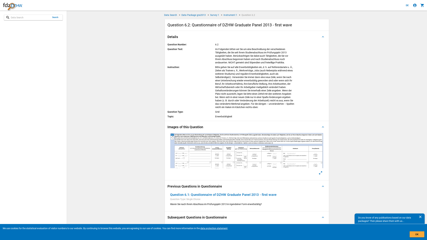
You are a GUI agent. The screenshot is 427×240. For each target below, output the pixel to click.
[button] (246, 37)
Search (55, 17)
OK (416, 234)
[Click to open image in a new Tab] (320, 173)
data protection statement (214, 228)
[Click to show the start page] (12, 5)
